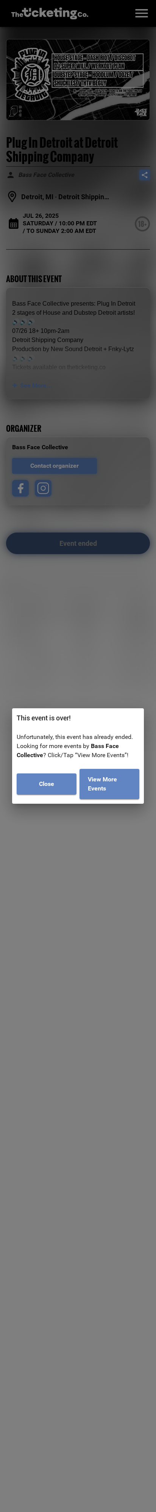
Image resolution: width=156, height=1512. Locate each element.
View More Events (102, 784)
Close (46, 783)
